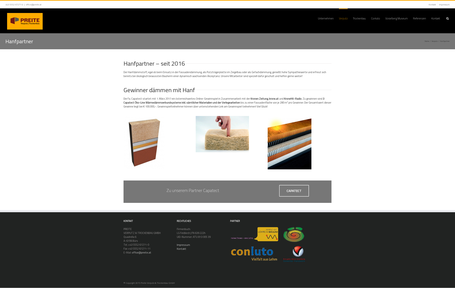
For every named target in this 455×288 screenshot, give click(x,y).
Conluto (375, 18)
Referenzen (419, 18)
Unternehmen (326, 18)
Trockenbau (359, 18)
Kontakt (432, 4)
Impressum (444, 4)
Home (427, 41)
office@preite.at (33, 4)
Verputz (343, 18)
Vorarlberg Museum (396, 18)
